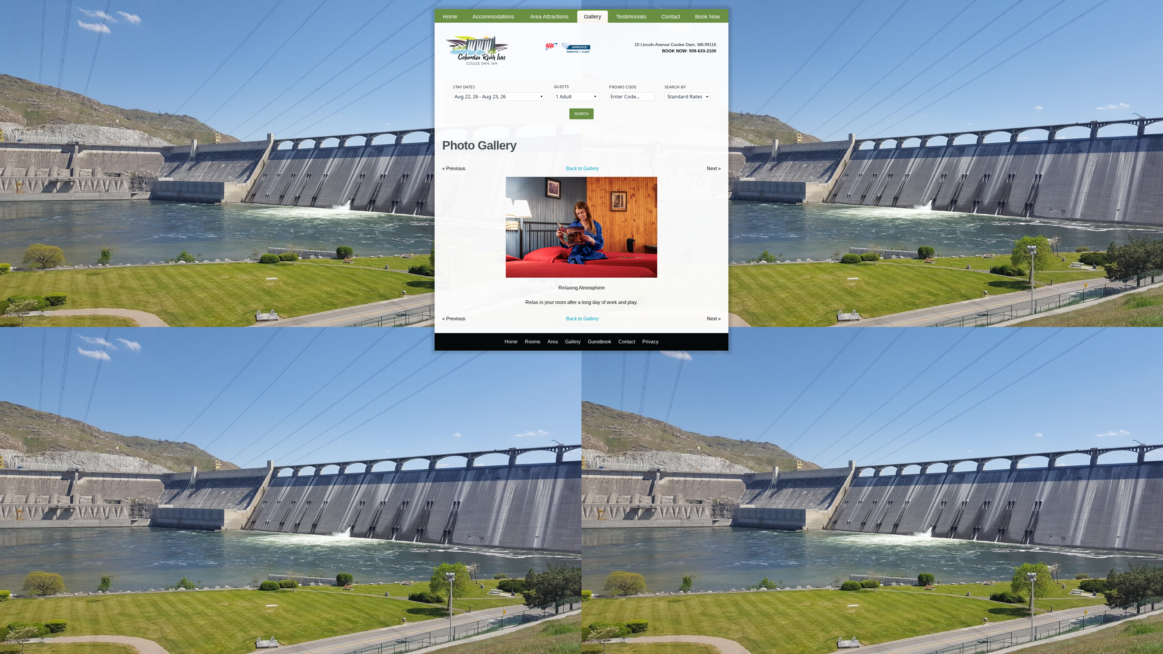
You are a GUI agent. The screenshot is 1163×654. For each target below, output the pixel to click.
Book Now (707, 17)
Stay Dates (464, 87)
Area (553, 341)
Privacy (650, 341)
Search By (675, 87)
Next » (714, 168)
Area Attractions (549, 17)
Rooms (532, 341)
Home (450, 17)
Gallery (592, 17)
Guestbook (599, 341)
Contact (670, 17)
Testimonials (631, 17)
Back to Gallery (582, 168)
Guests (561, 86)
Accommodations (493, 17)
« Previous (453, 168)
